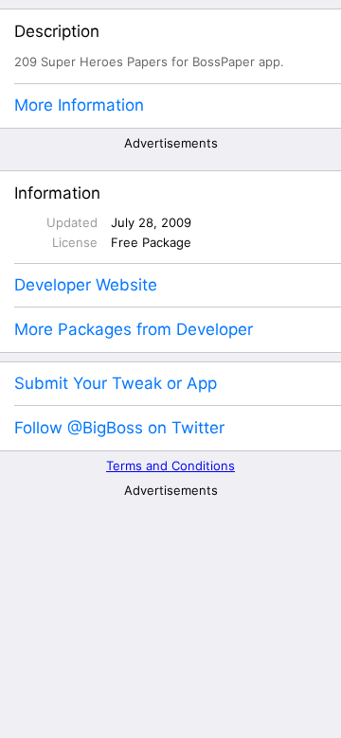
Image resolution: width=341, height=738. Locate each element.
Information (57, 193)
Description (56, 31)
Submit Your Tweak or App (115, 383)
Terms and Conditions (170, 465)
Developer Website (85, 284)
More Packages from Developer (133, 329)
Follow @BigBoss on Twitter (119, 427)
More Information (79, 105)
